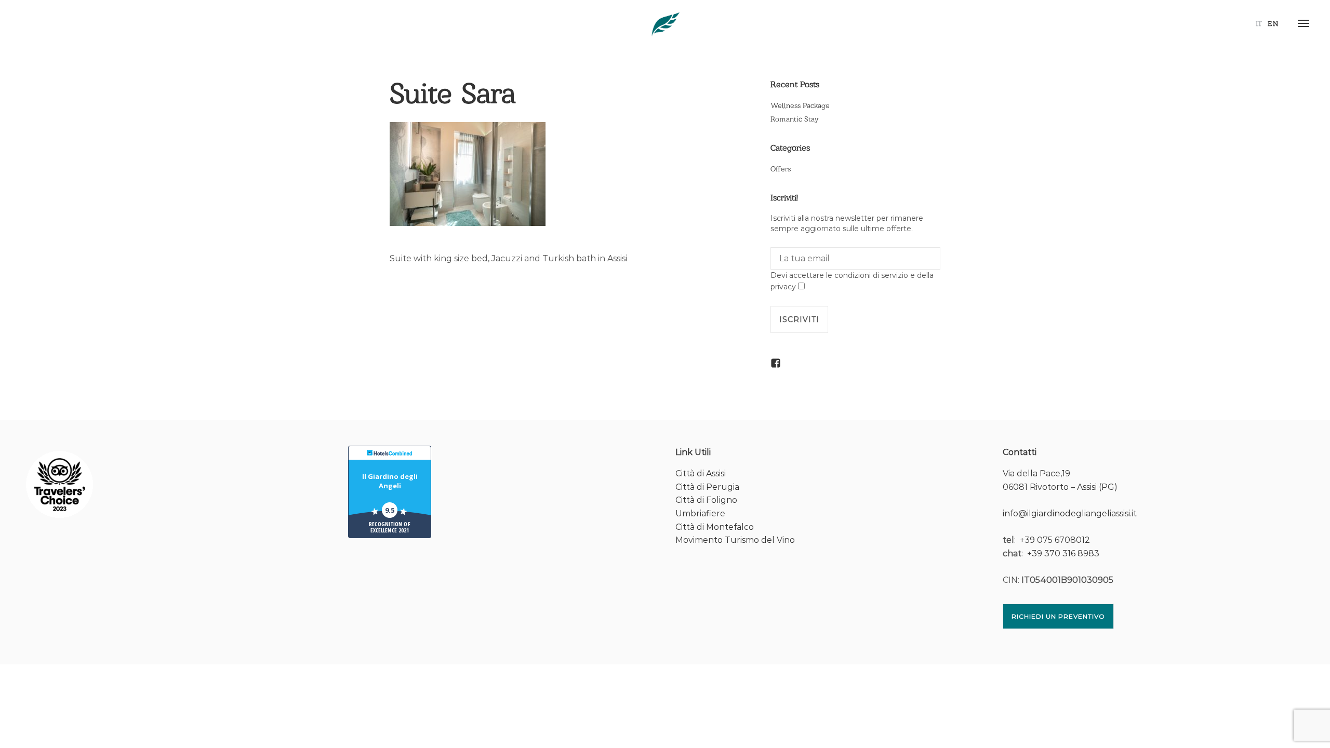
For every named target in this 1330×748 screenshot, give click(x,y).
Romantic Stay (794, 119)
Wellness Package (800, 105)
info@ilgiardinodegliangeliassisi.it (1070, 513)
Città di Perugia (707, 487)
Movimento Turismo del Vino (735, 540)
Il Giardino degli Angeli (390, 481)
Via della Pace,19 (1036, 473)
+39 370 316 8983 (1063, 553)
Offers (780, 169)
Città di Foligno (706, 500)
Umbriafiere (700, 513)
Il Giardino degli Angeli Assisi (665, 23)
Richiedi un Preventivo (1058, 616)
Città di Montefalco (714, 527)
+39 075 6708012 (1055, 540)
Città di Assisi (700, 473)
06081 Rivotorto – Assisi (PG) (1060, 487)
